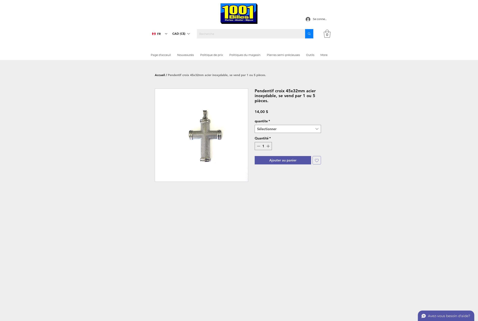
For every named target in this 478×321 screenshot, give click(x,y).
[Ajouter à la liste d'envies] (317, 160)
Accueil (160, 75)
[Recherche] (309, 33)
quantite (262, 121)
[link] (327, 34)
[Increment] (268, 146)
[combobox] (288, 129)
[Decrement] (258, 146)
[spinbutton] (263, 146)
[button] (181, 33)
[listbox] (181, 33)
